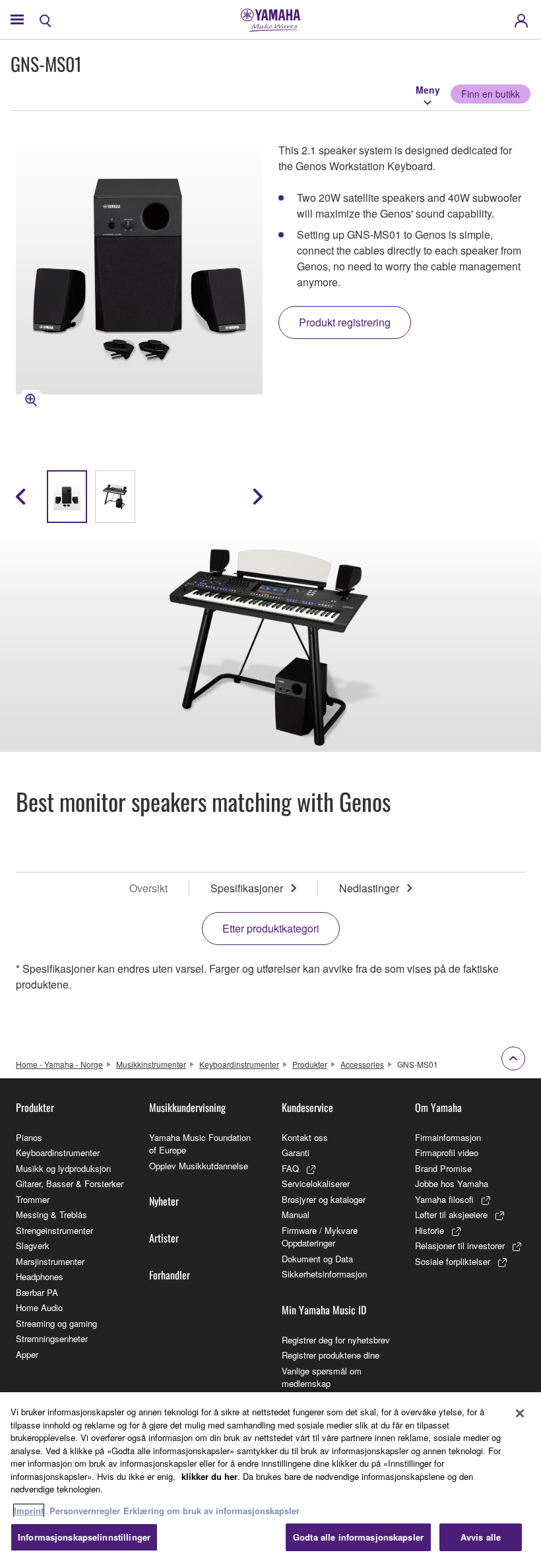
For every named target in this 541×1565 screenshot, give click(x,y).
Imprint (29, 1510)
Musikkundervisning (187, 1107)
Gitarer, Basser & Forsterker (69, 1183)
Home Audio (39, 1307)
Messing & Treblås (51, 1214)
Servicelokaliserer (316, 1183)
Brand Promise (443, 1168)
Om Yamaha (438, 1107)
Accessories (362, 1064)
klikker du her (209, 1476)
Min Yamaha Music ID (324, 1310)
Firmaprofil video (446, 1152)
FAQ (290, 1168)
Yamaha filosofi (444, 1199)
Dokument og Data (317, 1258)
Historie (429, 1230)
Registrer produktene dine (330, 1355)
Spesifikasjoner (246, 888)
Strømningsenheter (52, 1338)
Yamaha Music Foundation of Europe (200, 1144)
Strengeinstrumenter (54, 1230)
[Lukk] (519, 1413)
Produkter (309, 1064)
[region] (270, 1478)
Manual (295, 1214)
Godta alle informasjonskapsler (358, 1537)
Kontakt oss (305, 1137)
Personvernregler (84, 1510)
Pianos (29, 1137)
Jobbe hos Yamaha (451, 1183)
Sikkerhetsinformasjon (324, 1274)
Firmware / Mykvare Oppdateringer (320, 1237)
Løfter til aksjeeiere (451, 1214)
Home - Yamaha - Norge (59, 1064)
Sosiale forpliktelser (452, 1261)
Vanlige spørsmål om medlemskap (322, 1377)
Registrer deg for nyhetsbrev (336, 1340)
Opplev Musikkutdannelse (198, 1165)
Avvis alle (481, 1537)
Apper (27, 1354)
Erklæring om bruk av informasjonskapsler (211, 1510)
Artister (164, 1238)
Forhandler (169, 1275)
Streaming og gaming (56, 1323)
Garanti (295, 1152)
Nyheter (164, 1201)
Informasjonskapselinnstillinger (84, 1537)
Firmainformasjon (448, 1137)
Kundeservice (307, 1107)
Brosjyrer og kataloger (324, 1199)
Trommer (32, 1199)
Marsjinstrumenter (50, 1261)
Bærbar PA (37, 1292)
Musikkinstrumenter (151, 1064)
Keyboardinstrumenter (239, 1064)
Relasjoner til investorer (460, 1245)
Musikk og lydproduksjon (63, 1168)
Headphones (39, 1276)
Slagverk (32, 1245)
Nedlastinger (369, 888)
